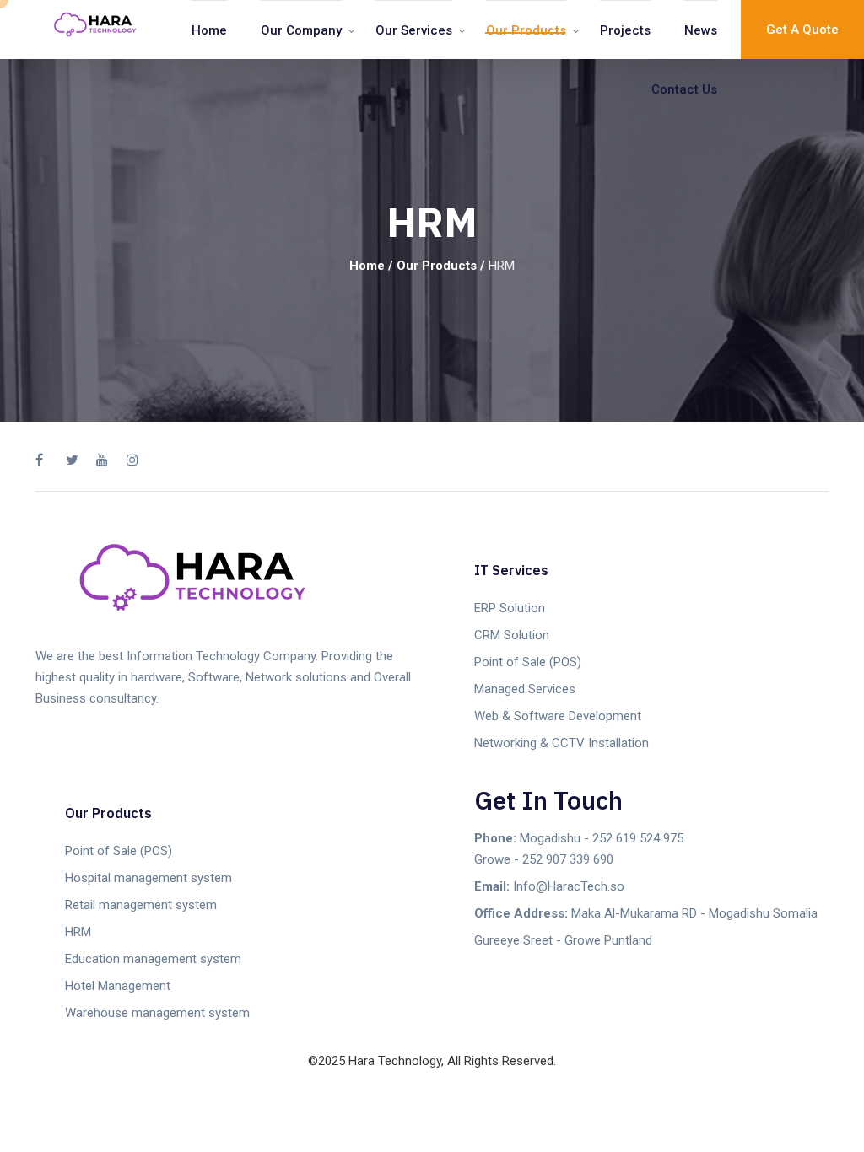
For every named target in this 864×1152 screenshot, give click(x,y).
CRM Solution (511, 635)
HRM (78, 931)
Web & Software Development (557, 716)
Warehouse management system (157, 1012)
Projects (625, 30)
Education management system (153, 958)
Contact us (684, 89)
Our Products (526, 30)
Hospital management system (148, 878)
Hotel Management (117, 985)
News (700, 30)
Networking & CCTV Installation (561, 743)
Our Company (301, 30)
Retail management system (141, 904)
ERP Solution (509, 608)
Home (209, 30)
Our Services (413, 30)
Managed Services (524, 689)
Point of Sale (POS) (527, 662)
